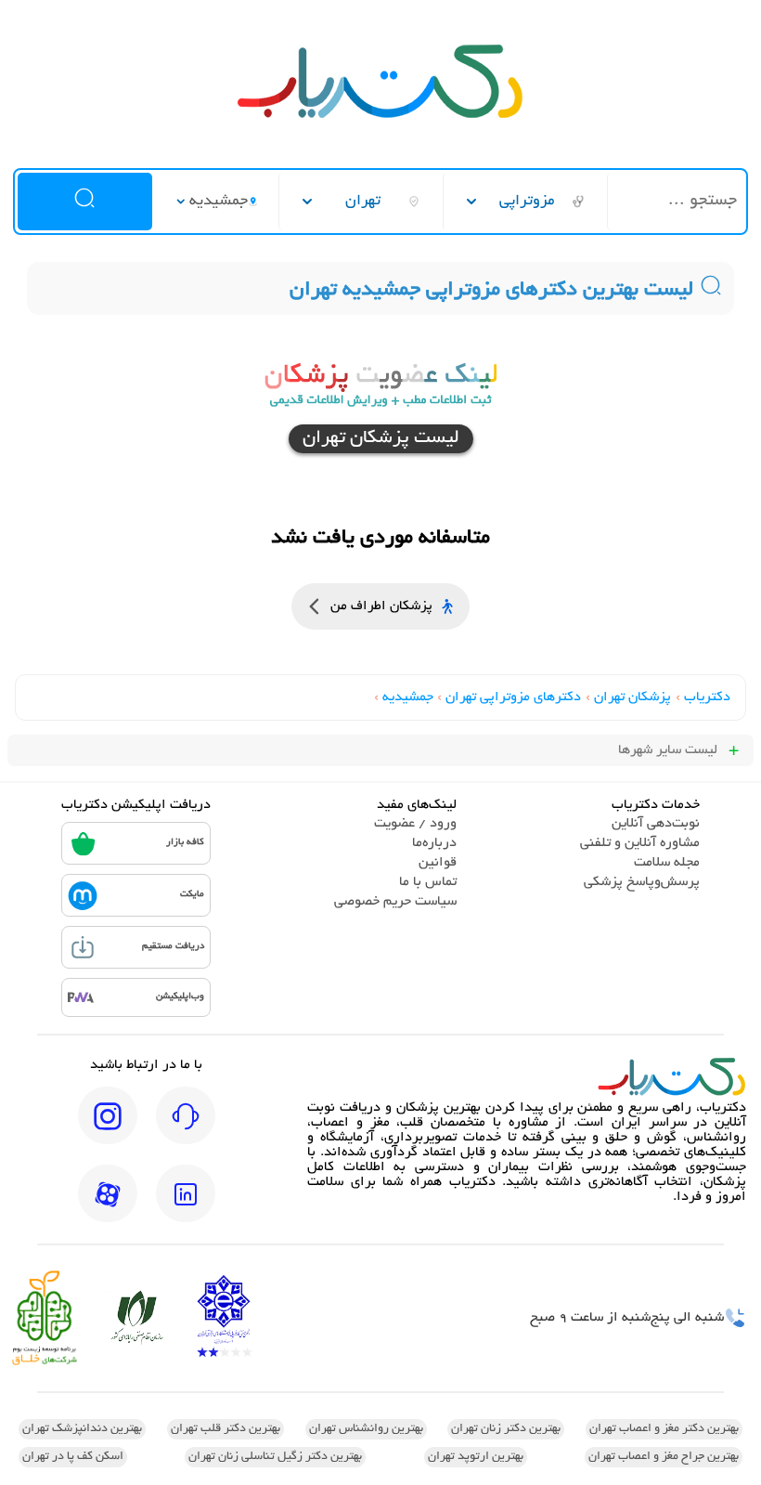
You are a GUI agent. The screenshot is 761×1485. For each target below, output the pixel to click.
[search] (84, 201)
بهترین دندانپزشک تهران (82, 1429)
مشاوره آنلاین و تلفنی (640, 843)
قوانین (438, 862)
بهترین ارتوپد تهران (475, 1457)
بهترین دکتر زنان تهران (506, 1429)
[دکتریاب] (380, 116)
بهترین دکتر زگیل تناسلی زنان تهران (275, 1457)
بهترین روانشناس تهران (366, 1429)
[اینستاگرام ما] (108, 1128)
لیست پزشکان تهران (381, 438)
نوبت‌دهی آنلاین (656, 823)
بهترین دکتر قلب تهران (225, 1429)
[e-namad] (223, 1318)
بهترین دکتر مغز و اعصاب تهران (664, 1429)
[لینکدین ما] (185, 1206)
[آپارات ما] (108, 1206)
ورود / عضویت (415, 823)
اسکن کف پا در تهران (72, 1457)
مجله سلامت (667, 862)
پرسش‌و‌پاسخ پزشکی (642, 882)
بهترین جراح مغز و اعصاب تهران (663, 1457)
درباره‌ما (434, 843)
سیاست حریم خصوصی (395, 901)
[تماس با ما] (185, 1128)
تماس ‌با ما (428, 882)
